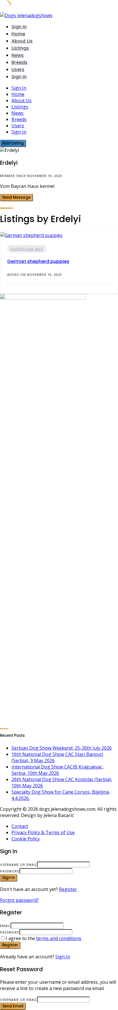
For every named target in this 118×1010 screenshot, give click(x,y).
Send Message (16, 197)
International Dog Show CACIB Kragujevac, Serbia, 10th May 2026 (57, 770)
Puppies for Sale (27, 249)
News (17, 55)
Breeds (19, 62)
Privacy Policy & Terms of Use (43, 832)
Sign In (62, 956)
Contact (19, 826)
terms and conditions (58, 938)
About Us (22, 41)
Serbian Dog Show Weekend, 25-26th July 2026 (61, 748)
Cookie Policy (25, 839)
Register (68, 889)
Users (17, 69)
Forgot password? (19, 900)
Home (18, 34)
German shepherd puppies (38, 261)
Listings (20, 48)
